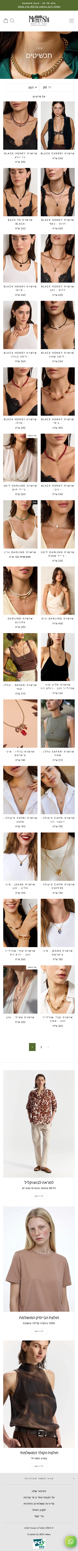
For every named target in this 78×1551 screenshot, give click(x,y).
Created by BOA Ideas (39, 1534)
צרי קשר (39, 1516)
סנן (45, 87)
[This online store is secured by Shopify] (39, 1549)
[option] (39, 5)
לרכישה (39, 1196)
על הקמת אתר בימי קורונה (39, 1497)
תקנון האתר (39, 1510)
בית (40, 48)
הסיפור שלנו (39, 1491)
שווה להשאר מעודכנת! (38, 1478)
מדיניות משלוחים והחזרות (39, 1504)
